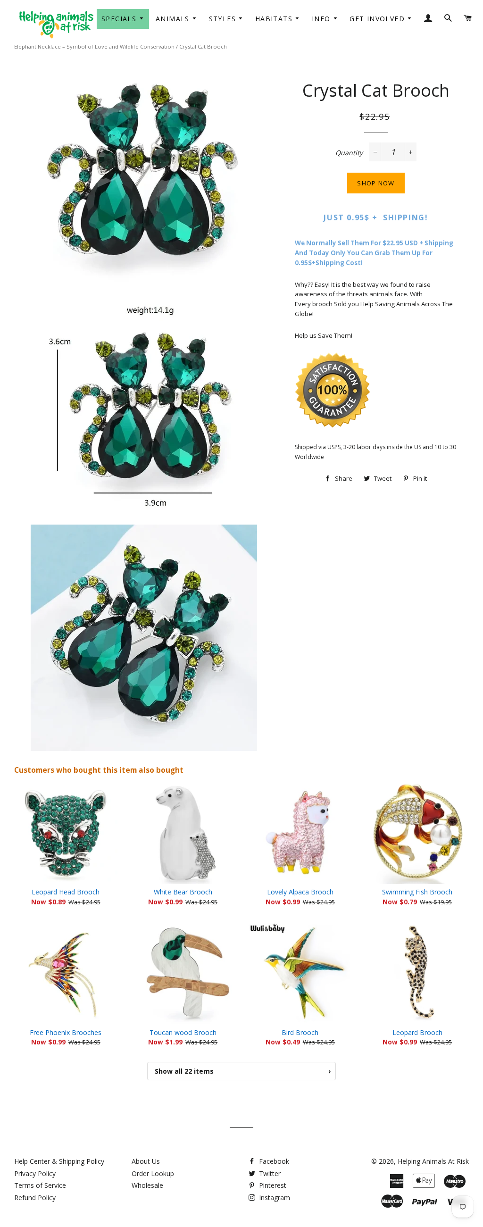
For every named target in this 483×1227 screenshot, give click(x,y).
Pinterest (271, 1185)
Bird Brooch (300, 1032)
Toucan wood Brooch (183, 1032)
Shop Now (375, 183)
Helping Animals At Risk (433, 1161)
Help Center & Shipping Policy (59, 1161)
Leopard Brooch (417, 1032)
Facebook (273, 1161)
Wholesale (147, 1185)
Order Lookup (153, 1173)
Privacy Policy (35, 1173)
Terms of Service (40, 1185)
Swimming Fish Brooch (417, 891)
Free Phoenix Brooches (65, 1032)
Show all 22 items (243, 1071)
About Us (146, 1161)
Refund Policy (35, 1197)
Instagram (273, 1197)
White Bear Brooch (183, 891)
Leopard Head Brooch (66, 891)
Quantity (349, 152)
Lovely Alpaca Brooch (300, 891)
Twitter (269, 1173)
